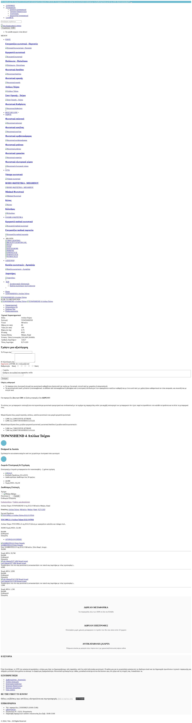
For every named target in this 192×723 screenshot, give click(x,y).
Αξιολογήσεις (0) (11, 307)
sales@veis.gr (11, 710)
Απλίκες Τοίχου (12, 87)
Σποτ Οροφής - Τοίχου (15, 95)
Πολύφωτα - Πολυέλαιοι (16, 61)
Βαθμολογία (5, 366)
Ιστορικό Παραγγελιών (14, 686)
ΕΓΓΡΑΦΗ (80, 699)
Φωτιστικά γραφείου (14, 153)
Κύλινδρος (10, 209)
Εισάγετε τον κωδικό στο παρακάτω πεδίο (18, 373)
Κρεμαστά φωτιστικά (15, 52)
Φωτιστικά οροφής (14, 78)
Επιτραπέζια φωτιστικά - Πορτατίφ (21, 44)
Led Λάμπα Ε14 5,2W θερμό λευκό (13, 581)
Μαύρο (13, 494)
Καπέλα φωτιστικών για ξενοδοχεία (22, 286)
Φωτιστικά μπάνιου (14, 144)
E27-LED (41, 509)
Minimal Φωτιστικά (14, 192)
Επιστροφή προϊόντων (14, 684)
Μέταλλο (23, 509)
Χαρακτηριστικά (11, 305)
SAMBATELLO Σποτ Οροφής (12, 545)
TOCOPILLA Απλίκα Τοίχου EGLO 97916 (17, 520)
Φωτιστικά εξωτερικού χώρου (19, 162)
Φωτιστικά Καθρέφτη (15, 104)
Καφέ (35, 509)
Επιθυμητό (5, 498)
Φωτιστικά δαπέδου (14, 69)
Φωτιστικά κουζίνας (14, 127)
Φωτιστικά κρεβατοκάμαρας (18, 136)
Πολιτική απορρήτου (13, 688)
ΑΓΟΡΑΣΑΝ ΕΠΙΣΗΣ (13, 539)
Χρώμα (3, 492)
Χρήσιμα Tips (10, 309)
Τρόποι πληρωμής (12, 682)
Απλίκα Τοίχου (13, 509)
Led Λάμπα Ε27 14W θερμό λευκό (13, 563)
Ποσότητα (4, 496)
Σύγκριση (12, 498)
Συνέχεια (5, 378)
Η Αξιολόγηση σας (7, 362)
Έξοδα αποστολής (11, 311)
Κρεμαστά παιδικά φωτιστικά (19, 221)
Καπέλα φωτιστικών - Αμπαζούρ (20, 265)
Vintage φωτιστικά (14, 174)
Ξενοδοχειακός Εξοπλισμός (19, 284)
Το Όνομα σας (6, 352)
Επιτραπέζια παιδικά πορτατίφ (19, 230)
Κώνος (8, 200)
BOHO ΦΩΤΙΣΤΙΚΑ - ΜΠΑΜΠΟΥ (22, 183)
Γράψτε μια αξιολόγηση (21, 502)
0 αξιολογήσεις (6, 502)
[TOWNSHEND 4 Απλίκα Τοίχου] (14, 297)
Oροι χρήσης (10, 690)
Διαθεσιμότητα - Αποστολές (16, 680)
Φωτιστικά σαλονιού (14, 119)
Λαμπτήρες (10, 273)
